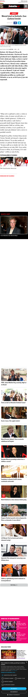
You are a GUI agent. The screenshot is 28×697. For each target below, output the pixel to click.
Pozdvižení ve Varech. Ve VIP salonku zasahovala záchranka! (11, 480)
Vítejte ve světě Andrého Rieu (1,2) (21, 635)
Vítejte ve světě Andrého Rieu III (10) (21, 624)
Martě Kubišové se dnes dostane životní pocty (13, 500)
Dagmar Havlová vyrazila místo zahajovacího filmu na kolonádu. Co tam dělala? (13, 519)
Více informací (14, 670)
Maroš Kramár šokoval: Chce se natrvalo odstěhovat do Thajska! (12, 440)
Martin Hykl (13, 168)
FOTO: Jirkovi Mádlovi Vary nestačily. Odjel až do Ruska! (13, 384)
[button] (14, 672)
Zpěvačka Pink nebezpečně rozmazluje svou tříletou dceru (13, 559)
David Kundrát (6, 168)
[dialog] (14, 679)
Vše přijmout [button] (14, 688)
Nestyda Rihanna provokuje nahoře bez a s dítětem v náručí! (13, 460)
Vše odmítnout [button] (14, 691)
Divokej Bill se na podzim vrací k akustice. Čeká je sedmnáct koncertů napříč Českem (21, 653)
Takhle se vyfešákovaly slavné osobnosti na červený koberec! (13, 579)
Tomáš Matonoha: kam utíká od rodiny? (9, 235)
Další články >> (14, 585)
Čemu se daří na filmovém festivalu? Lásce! (13, 402)
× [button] (26, 662)
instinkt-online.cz (21, 658)
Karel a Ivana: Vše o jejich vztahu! (10, 421)
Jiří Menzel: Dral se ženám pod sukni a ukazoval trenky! (12, 539)
